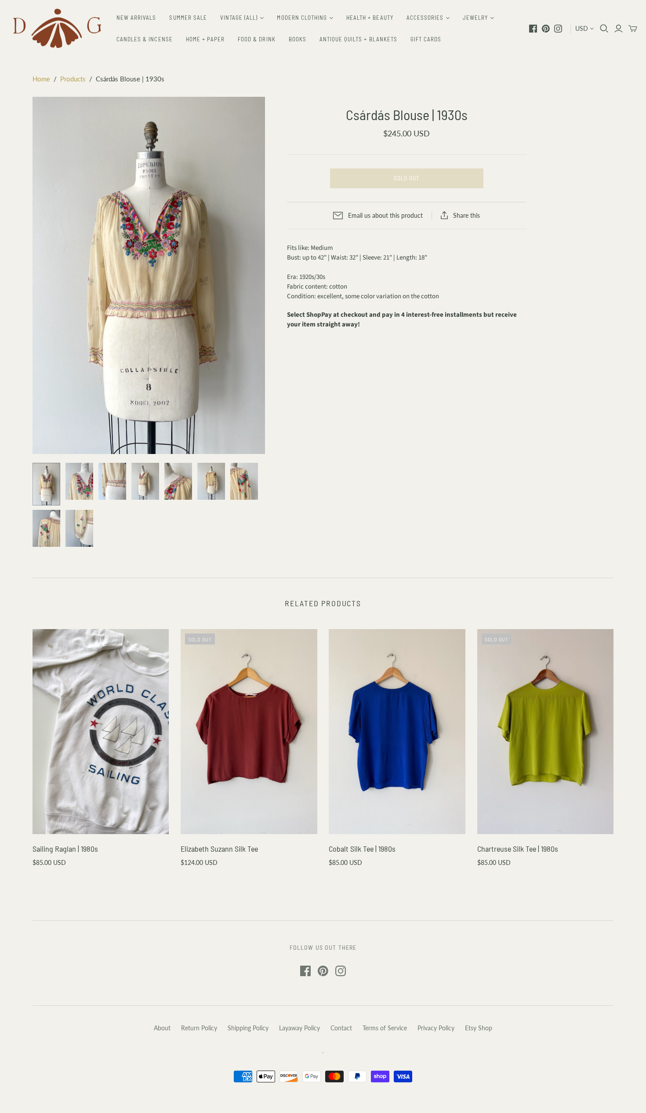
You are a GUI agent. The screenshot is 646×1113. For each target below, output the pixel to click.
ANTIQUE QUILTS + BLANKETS (358, 39)
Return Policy (199, 1028)
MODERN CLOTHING (302, 17)
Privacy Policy (435, 1028)
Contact (341, 1028)
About (162, 1028)
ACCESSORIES (424, 17)
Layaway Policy (299, 1028)
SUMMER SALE (188, 17)
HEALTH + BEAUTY (369, 17)
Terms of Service (385, 1028)
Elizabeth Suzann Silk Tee (219, 848)
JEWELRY (475, 17)
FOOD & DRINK (256, 39)
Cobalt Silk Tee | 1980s (362, 848)
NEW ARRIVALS (136, 17)
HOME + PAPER (205, 39)
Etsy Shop (478, 1028)
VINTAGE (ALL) (239, 17)
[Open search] (604, 28)
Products (73, 79)
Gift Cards (425, 39)
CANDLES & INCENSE (144, 39)
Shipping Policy (248, 1028)
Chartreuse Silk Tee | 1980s (517, 848)
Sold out (406, 178)
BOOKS (297, 39)
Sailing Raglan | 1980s (65, 848)
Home (41, 79)
